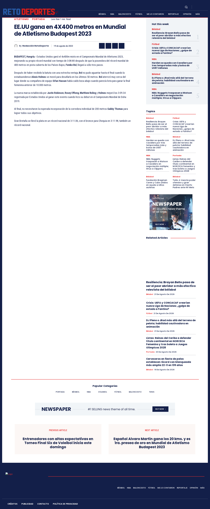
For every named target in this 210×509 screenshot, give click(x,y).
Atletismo (21, 19)
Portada (38, 19)
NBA (154, 59)
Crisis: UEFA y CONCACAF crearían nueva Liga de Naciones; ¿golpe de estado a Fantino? (172, 50)
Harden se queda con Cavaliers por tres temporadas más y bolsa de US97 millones (172, 65)
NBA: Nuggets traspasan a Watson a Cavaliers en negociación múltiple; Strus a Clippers (172, 95)
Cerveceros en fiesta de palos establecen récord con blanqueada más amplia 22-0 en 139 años (168, 362)
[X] (203, 7)
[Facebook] (196, 7)
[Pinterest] (115, 46)
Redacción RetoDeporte (35, 46)
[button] (186, 7)
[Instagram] (200, 7)
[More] (128, 46)
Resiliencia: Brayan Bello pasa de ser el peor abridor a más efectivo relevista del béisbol (171, 35)
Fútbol (155, 44)
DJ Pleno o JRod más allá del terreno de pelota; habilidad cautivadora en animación (173, 80)
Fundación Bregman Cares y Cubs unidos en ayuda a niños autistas (157, 184)
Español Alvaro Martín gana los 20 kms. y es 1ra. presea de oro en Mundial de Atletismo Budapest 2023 (152, 443)
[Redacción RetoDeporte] (16, 46)
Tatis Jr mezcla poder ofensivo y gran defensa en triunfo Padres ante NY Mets (184, 184)
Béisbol (156, 29)
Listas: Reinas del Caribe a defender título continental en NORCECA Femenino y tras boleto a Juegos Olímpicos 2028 (184, 165)
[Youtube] (206, 7)
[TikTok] (183, 504)
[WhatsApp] (121, 46)
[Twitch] (189, 504)
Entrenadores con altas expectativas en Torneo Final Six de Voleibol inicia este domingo (58, 443)
